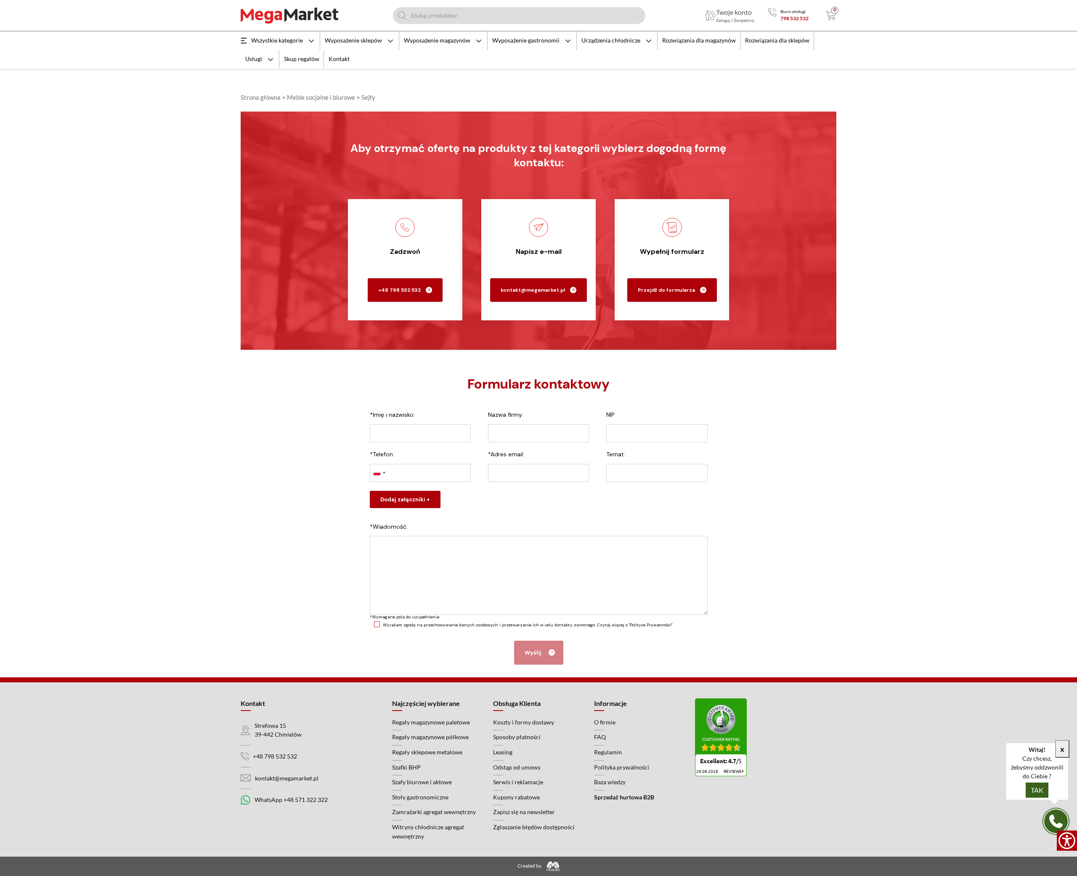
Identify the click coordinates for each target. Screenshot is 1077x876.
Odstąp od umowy (517, 767)
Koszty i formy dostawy (523, 722)
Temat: (615, 454)
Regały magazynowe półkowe (430, 736)
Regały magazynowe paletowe (431, 722)
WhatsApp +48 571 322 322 (291, 799)
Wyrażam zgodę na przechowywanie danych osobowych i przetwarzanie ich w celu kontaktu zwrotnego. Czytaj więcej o (527, 625)
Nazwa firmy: (505, 414)
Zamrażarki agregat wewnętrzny (434, 811)
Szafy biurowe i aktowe (422, 781)
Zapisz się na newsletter (524, 811)
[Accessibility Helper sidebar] (1067, 841)
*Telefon (381, 454)
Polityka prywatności (621, 767)
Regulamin (608, 752)
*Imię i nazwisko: (392, 414)
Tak (1037, 790)
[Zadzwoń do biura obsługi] (772, 15)
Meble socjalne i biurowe (321, 97)
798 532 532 (794, 18)
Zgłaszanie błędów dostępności (534, 827)
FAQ (600, 736)
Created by (529, 866)
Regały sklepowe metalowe (427, 752)
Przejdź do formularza (666, 290)
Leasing (502, 752)
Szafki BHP (406, 767)
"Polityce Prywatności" (650, 625)
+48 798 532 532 (399, 290)
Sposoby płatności (517, 736)
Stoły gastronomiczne (420, 797)
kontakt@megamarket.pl (533, 290)
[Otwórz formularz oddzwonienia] (1056, 821)
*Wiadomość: (389, 526)
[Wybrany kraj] (379, 473)
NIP (610, 414)
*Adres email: (506, 454)
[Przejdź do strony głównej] (289, 16)
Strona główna (261, 97)
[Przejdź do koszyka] (831, 15)
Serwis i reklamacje (518, 781)
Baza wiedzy (610, 781)
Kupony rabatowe (516, 797)
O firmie (604, 722)
